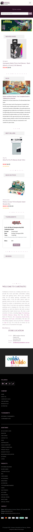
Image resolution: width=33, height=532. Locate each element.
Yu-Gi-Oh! (4, 315)
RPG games (5, 318)
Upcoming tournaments (7, 416)
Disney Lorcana (6, 199)
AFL (14, 316)
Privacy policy (5, 449)
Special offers (5, 501)
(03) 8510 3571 (9, 511)
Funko (12, 318)
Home (2, 394)
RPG (2, 473)
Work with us (4, 403)
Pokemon (10, 315)
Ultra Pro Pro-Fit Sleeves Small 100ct (14, 160)
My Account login (6, 431)
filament (27, 320)
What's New (4, 499)
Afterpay (3, 456)
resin (5, 322)
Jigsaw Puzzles (5, 471)
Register (3, 433)
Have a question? (5, 445)
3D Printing (4, 406)
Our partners (5, 401)
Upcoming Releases (6, 466)
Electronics (4, 490)
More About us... (6, 328)
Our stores (4, 435)
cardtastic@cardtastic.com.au (21, 342)
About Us (3, 396)
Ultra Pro (5, 158)
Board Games (25, 316)
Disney (15, 315)
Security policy (5, 452)
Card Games (4, 476)
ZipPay (3, 459)
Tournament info (6, 418)
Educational (4, 494)
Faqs (2, 440)
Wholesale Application (7, 454)
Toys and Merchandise (7, 485)
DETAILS (16, 244)
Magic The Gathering (23, 313)
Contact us (4, 438)
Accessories (18, 316)
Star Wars (26, 315)
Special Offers (5, 497)
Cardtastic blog (5, 399)
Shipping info (4, 442)
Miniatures (4, 480)
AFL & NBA (3, 492)
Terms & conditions (6, 447)
